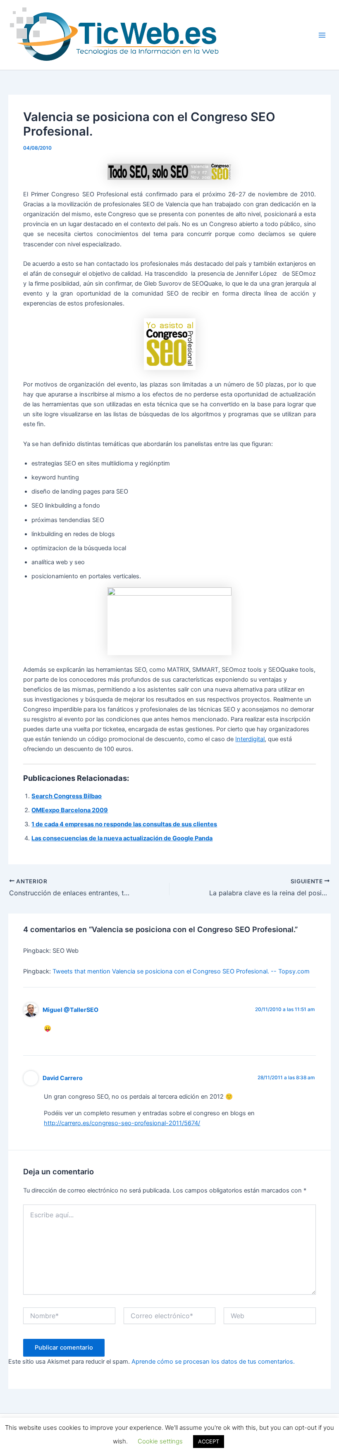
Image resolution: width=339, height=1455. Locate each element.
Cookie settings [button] (160, 1441)
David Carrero (63, 1077)
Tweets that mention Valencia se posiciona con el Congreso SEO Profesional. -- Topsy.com (181, 971)
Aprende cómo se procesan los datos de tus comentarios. (213, 1361)
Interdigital (250, 739)
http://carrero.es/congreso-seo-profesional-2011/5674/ (122, 1123)
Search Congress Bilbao (66, 796)
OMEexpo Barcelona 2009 (69, 810)
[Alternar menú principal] (322, 35)
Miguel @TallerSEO (70, 1009)
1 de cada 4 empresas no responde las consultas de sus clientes (124, 824)
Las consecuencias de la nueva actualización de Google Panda (121, 838)
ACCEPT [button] (208, 1441)
